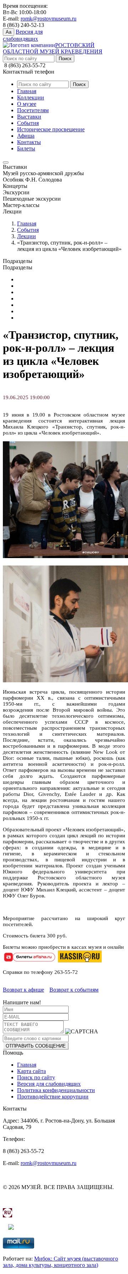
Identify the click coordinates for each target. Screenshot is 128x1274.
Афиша (25, 136)
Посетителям (33, 110)
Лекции (26, 236)
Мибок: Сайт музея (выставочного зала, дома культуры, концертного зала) (60, 1262)
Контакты (29, 142)
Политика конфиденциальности (56, 1090)
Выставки (29, 117)
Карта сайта (31, 1071)
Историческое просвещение (51, 129)
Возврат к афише (23, 990)
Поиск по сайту (36, 1077)
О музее (26, 104)
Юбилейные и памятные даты (53, 279)
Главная (26, 91)
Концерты (29, 292)
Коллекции (30, 97)
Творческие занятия (41, 318)
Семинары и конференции (49, 311)
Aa (8, 32)
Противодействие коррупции (53, 1097)
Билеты (26, 148)
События (28, 123)
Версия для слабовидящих (49, 1084)
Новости (27, 305)
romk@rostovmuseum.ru (48, 19)
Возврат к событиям (73, 990)
